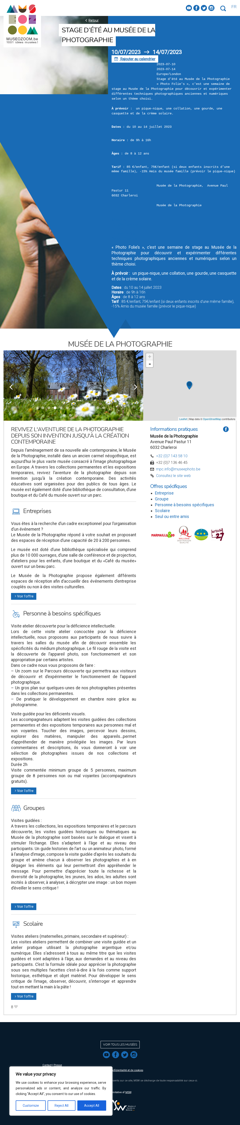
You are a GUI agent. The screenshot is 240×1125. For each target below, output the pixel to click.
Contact (47, 1065)
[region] (60, 1091)
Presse (58, 1065)
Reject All (61, 1105)
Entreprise (164, 493)
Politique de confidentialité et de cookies (119, 1070)
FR (233, 7)
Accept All (91, 1105)
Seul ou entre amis (172, 516)
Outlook (118, 229)
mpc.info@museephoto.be (178, 469)
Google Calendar (125, 224)
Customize (31, 1105)
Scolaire (162, 510)
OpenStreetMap (212, 419)
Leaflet (183, 419)
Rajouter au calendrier (134, 59)
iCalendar (119, 220)
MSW (128, 1092)
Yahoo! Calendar (125, 238)
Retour (91, 20)
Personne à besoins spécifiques (184, 504)
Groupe (162, 499)
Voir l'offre (24, 596)
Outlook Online (123, 234)
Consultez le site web (173, 475)
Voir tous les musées (120, 1044)
